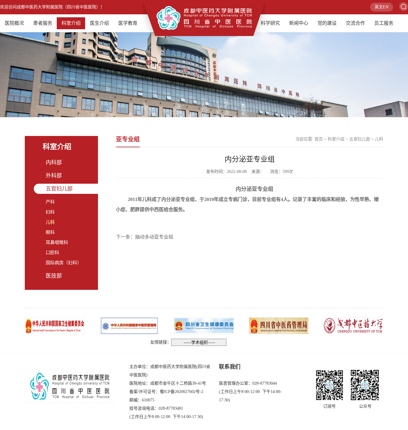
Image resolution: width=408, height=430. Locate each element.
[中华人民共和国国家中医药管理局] (129, 325)
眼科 (50, 232)
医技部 (54, 276)
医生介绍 (99, 23)
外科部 (54, 176)
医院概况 (14, 23)
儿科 (50, 222)
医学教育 (127, 23)
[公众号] (365, 385)
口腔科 (52, 252)
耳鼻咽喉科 (57, 242)
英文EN (382, 7)
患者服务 (42, 23)
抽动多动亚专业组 (154, 236)
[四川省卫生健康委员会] (204, 325)
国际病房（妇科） (64, 262)
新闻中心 (298, 23)
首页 (319, 139)
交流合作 (355, 23)
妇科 (50, 212)
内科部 (54, 162)
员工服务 (383, 23)
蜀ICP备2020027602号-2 (181, 391)
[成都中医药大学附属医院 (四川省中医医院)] (204, 17)
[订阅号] (329, 385)
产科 (50, 201)
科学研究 (270, 23)
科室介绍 (71, 23)
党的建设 (327, 23)
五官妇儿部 (59, 189)
